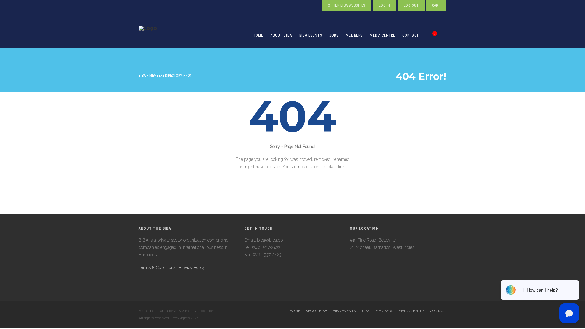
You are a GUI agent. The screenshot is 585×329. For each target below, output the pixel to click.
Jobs (334, 35)
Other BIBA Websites (346, 5)
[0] (428, 35)
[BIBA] (148, 35)
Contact (410, 35)
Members (354, 35)
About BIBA (281, 35)
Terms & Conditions (157, 267)
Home (258, 35)
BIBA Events (310, 35)
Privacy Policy (192, 267)
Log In (384, 5)
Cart (436, 5)
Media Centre (382, 35)
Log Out (411, 5)
